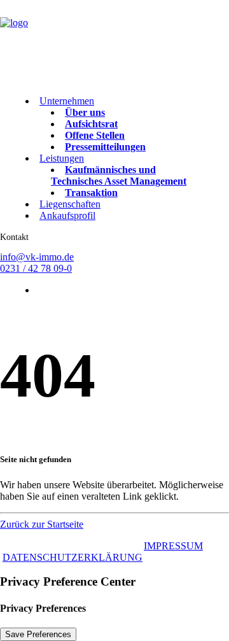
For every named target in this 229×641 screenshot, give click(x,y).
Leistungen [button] (61, 158)
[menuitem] (112, 124)
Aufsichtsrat (91, 123)
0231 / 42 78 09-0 (36, 268)
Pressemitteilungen (105, 146)
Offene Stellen (95, 135)
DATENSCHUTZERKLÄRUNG (72, 557)
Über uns (85, 112)
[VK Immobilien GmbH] (114, 42)
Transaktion (91, 192)
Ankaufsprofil (67, 215)
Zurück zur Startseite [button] (41, 524)
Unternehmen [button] (66, 100)
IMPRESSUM (173, 545)
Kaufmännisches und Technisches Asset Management (118, 175)
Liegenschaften (70, 204)
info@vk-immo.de (37, 256)
